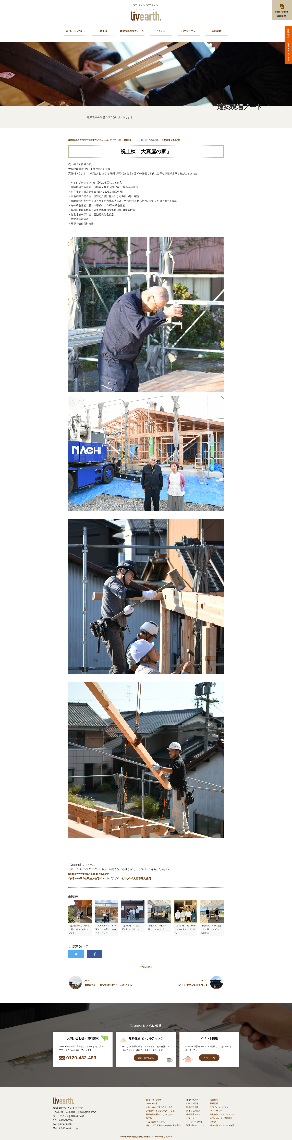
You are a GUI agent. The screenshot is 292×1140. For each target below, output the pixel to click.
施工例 (103, 31)
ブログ (213, 1122)
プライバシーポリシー (220, 1107)
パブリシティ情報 (194, 1122)
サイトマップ (216, 1111)
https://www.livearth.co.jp (83, 873)
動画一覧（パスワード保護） (223, 1125)
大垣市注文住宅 (141, 878)
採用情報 (214, 1103)
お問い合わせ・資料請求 (221, 1118)
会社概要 (216, 31)
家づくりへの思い (75, 31)
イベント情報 (192, 1103)
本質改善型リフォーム (132, 31)
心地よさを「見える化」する (159, 1107)
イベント (160, 31)
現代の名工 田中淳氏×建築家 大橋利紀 (163, 1125)
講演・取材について (195, 1125)
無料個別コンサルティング (222, 1114)
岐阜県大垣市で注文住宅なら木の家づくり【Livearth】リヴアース (146, 1137)
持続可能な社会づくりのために (160, 1114)
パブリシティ (188, 31)
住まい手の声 (192, 1100)
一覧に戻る (146, 966)
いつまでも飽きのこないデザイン (161, 1111)
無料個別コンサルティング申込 (288, 45)
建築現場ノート (193, 1114)
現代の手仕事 (192, 1107)
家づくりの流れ (193, 1111)
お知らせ (190, 1118)
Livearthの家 (151, 1103)
